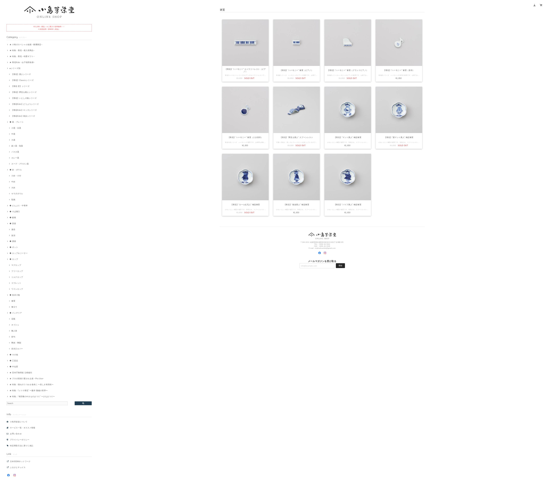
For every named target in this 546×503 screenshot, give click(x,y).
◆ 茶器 (13, 223)
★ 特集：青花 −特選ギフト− (22, 56)
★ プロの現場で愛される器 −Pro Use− (27, 378)
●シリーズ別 (15, 68)
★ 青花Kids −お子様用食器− (22, 62)
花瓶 (13, 319)
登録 (340, 266)
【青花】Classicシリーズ (22, 80)
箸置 (13, 301)
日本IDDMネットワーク (20, 461)
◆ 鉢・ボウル (16, 170)
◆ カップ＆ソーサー (19, 253)
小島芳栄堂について (18, 422)
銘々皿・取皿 (17, 146)
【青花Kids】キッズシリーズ (24, 110)
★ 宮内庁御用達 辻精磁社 (21, 373)
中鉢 (13, 182)
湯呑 (13, 229)
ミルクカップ (17, 277)
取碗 (13, 200)
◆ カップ (14, 259)
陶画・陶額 (16, 343)
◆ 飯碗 (13, 217)
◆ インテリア (16, 313)
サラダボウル (17, 194)
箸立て (14, 307)
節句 (13, 337)
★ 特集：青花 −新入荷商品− (22, 50)
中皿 (13, 134)
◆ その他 (14, 355)
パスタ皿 (15, 152)
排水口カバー (17, 349)
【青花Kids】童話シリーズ (23, 116)
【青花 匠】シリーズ (20, 86)
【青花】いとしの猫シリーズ (24, 98)
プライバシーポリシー (19, 440)
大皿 (13, 140)
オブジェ (15, 325)
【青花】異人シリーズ (21, 74)
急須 (13, 235)
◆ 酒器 (13, 241)
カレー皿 (15, 158)
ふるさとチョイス (17, 467)
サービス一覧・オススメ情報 (22, 428)
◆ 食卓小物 (15, 295)
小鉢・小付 (16, 176)
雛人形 (14, 331)
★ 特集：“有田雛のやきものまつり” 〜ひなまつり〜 (32, 396)
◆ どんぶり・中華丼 (19, 206)
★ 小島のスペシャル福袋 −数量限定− (26, 44)
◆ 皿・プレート (17, 122)
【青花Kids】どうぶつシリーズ (25, 104)
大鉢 (13, 188)
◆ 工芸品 (14, 361)
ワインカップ (17, 289)
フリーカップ (17, 271)
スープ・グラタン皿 (20, 164)
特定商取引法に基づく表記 (21, 446)
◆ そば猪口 (15, 211)
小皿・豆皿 (16, 128)
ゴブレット (16, 283)
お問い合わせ (16, 434)
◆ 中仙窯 (14, 367)
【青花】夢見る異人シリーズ (24, 92)
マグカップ (16, 265)
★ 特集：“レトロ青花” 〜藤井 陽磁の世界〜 (29, 390)
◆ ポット (14, 247)
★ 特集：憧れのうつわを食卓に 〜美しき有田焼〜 (31, 384)
